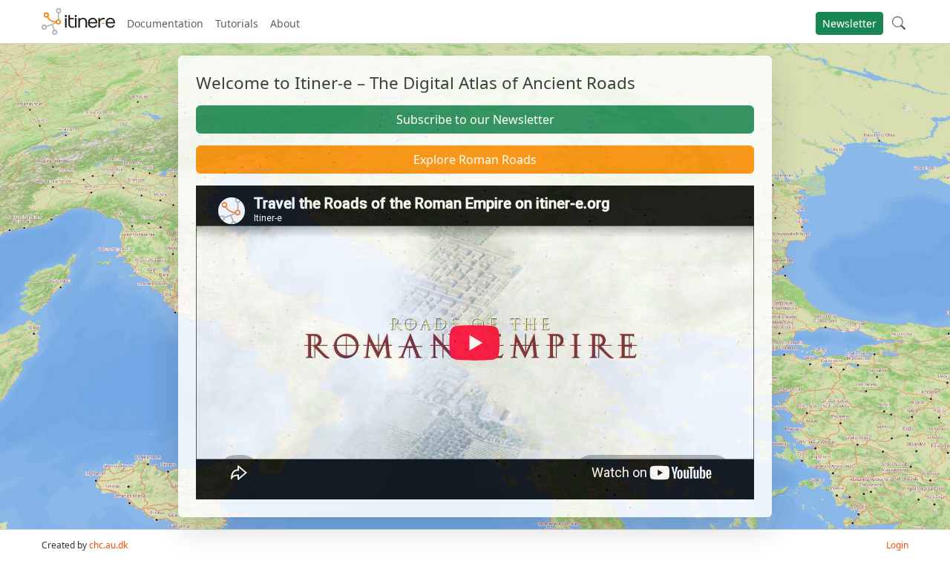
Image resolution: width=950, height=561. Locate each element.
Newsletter (849, 23)
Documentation (165, 23)
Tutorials (236, 23)
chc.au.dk (108, 545)
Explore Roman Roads (475, 159)
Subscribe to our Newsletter (475, 119)
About (285, 23)
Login (897, 545)
